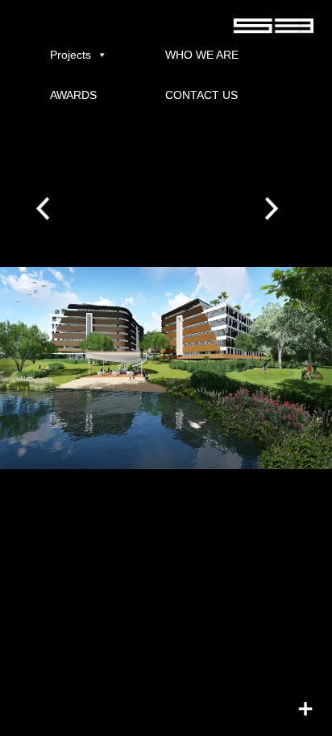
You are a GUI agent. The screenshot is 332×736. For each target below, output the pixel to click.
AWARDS (73, 94)
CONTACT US (201, 94)
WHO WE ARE (202, 54)
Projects (70, 54)
